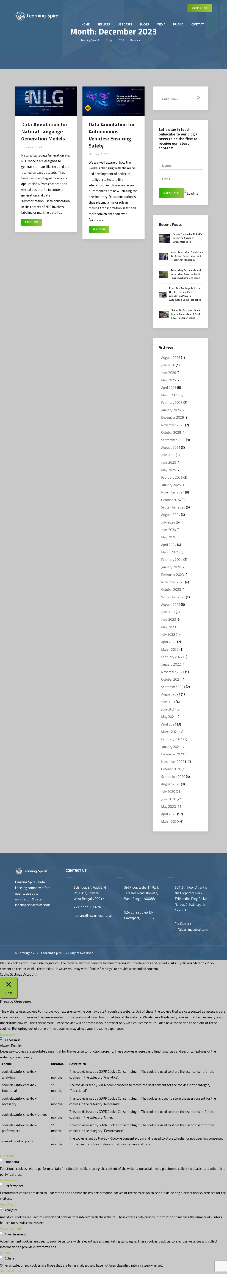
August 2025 (170, 447)
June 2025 (168, 462)
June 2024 (168, 529)
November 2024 (172, 492)
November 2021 (172, 671)
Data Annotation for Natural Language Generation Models (44, 131)
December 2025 (172, 417)
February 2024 (172, 559)
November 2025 (172, 424)
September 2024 (173, 507)
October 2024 (171, 499)
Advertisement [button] (10, 1228)
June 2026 (168, 372)
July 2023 (168, 611)
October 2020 (171, 769)
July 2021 (168, 701)
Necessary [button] (7, 1034)
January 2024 (171, 567)
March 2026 (170, 395)
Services (103, 24)
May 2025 (168, 469)
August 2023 (170, 604)
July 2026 (168, 365)
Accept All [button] (30, 974)
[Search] (198, 98)
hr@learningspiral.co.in (191, 929)
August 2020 (170, 784)
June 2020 (168, 799)
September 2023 (173, 597)
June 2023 (168, 619)
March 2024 (170, 552)
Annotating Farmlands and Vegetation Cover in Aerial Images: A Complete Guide (186, 274)
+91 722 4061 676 (87, 907)
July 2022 (168, 634)
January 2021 (171, 746)
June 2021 (168, 709)
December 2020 (172, 754)
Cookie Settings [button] (11, 974)
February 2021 (172, 739)
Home (86, 24)
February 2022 (172, 656)
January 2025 (171, 484)
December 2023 (172, 574)
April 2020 (168, 813)
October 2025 (171, 432)
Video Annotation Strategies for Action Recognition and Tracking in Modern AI (187, 256)
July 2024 (168, 522)
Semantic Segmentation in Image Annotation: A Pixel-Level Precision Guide (186, 314)
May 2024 (168, 537)
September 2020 (173, 776)
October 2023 (171, 589)
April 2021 (168, 724)
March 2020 (170, 821)
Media (161, 24)
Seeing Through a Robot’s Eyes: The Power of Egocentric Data (187, 238)
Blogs (144, 24)
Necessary (12, 1039)
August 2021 (170, 694)
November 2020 (172, 761)
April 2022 (168, 641)
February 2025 (172, 477)
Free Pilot (200, 8)
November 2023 (172, 582)
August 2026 (170, 357)
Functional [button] (7, 1155)
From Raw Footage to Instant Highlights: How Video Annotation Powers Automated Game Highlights (185, 294)
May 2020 (168, 806)
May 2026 (168, 380)
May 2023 (168, 626)
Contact (197, 24)
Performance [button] (9, 1180)
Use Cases (125, 24)
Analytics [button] (6, 1204)
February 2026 (172, 402)
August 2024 (170, 514)
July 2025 (168, 454)
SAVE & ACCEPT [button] (11, 1271)
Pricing (178, 24)
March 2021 (170, 731)
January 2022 (171, 664)
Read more (31, 222)
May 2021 (168, 716)
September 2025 (173, 439)
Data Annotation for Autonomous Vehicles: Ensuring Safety (112, 135)
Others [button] (5, 1252)
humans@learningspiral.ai (93, 915)
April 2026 (168, 387)
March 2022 (170, 649)
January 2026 (171, 409)
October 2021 (171, 679)
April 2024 (168, 544)
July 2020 (168, 791)
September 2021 (173, 686)
